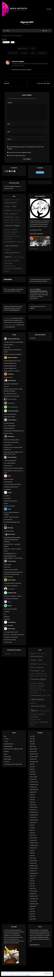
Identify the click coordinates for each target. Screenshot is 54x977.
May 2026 (32, 741)
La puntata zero (8, 445)
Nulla (5, 524)
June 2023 (32, 827)
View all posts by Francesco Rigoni (21, 69)
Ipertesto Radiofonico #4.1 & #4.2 (12, 361)
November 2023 (34, 815)
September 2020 (34, 903)
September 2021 (34, 873)
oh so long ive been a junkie (11, 632)
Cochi (6, 741)
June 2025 (32, 766)
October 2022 (33, 848)
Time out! (6, 386)
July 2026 (32, 736)
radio (22, 241)
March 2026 (33, 746)
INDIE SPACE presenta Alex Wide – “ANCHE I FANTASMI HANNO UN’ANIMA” (12, 539)
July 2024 (32, 794)
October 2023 (33, 817)
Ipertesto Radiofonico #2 (10, 366)
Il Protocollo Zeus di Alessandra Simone (13, 431)
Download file (6, 35)
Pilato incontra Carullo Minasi (11, 442)
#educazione (17, 199)
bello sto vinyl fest (8, 344)
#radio (6, 213)
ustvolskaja (6, 271)
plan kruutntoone (10, 242)
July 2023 (32, 825)
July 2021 (32, 878)
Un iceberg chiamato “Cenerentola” (12, 583)
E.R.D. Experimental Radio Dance (12, 522)
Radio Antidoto (18, 8)
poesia (18, 241)
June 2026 (32, 738)
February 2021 (33, 891)
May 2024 (32, 799)
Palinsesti (6, 751)
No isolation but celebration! (11, 384)
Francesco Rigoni (14, 53)
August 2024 (33, 792)
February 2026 (33, 749)
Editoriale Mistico (8, 746)
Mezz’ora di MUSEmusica (10, 414)
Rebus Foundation (8, 576)
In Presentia (24, 53)
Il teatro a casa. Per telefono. (11, 569)
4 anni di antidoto (8, 481)
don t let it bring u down (10, 639)
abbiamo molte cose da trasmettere (13, 354)
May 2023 (32, 830)
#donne (12, 199)
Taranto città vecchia (9, 428)
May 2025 (32, 769)
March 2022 (33, 858)
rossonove (15, 257)
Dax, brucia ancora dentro (10, 609)
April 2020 (32, 916)
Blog (5, 736)
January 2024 (33, 810)
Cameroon (36, 248)
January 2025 (33, 779)
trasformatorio (42, 53)
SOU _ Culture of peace (9, 425)
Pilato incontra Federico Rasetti (11, 440)
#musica (8, 210)
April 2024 (32, 802)
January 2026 (33, 751)
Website (9, 139)
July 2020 (32, 909)
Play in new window (16, 35)
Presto (5, 754)
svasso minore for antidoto (9, 265)
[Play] (4, 30)
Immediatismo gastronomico (11, 487)
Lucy (5, 614)
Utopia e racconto (8, 433)
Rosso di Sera (7, 498)
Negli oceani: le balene (9, 416)
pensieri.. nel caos (8, 377)
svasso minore (8, 263)
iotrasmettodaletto (8, 236)
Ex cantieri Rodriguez (9, 423)
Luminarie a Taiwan (9, 531)
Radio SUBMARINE (8, 625)
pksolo (10, 238)
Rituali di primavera (9, 479)
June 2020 (32, 911)
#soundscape (9, 217)
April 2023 (32, 832)
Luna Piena (6, 496)
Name (9, 124)
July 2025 (32, 764)
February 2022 (33, 860)
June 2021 (32, 881)
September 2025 (34, 761)
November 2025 (34, 756)
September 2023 (34, 820)
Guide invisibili (7, 564)
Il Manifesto (7, 619)
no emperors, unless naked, (11, 637)
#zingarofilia (6, 219)
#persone (14, 210)
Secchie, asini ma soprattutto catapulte (13, 468)
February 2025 (33, 777)
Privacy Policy (7, 756)
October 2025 (33, 759)
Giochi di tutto (7, 229)
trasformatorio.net (14, 310)
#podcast (19, 210)
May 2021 (32, 883)
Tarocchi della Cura (8, 268)
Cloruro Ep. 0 (7, 567)
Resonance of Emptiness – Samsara (12, 596)
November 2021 (34, 868)
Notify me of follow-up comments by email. (20, 152)
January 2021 (33, 893)
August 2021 (33, 876)
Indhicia (6, 503)
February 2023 (33, 837)
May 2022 (32, 853)
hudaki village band (14, 232)
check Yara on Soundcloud (36, 233)
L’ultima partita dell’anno (10, 460)
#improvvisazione (11, 203)
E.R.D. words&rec (8, 519)
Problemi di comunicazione (10, 501)
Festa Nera (6, 616)
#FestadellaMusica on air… (10, 553)
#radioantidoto (13, 213)
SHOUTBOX (40, 172)
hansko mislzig (7, 232)
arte (19, 220)
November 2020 (34, 898)
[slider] (49, 30)
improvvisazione (7, 234)
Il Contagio (6, 611)
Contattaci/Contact (8, 744)
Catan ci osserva (8, 465)
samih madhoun (7, 260)
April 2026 (32, 744)
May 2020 (32, 914)
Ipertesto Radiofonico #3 (10, 363)
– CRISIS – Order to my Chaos (11, 517)
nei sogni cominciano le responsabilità (13, 342)
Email (9, 131)
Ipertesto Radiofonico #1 (10, 368)
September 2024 (34, 789)
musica (5, 238)
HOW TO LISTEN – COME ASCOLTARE (13, 749)
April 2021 (32, 886)
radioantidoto (7, 249)
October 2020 (33, 901)
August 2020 (33, 906)
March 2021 (33, 888)
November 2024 (34, 784)
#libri (14, 206)
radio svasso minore (12, 252)
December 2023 (34, 812)
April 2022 (32, 855)
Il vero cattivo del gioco (9, 463)
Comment (10, 102)
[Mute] (46, 30)
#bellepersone (7, 199)
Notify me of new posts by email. (17, 155)
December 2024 (34, 782)
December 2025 (34, 754)
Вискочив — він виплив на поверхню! (14, 634)
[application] (27, 30)
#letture (7, 206)
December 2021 (34, 865)
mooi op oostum (16, 236)
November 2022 (34, 845)
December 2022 (34, 843)
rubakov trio (21, 257)
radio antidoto (24, 48)
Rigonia (33, 48)
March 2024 (33, 804)
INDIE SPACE (13, 234)
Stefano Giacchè (15, 260)
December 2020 (34, 896)
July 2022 (32, 850)
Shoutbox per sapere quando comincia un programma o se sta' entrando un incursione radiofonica (14, 320)
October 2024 (33, 787)
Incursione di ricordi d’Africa (11, 585)
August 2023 (33, 822)
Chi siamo (6, 738)
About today (7, 347)
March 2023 (33, 835)
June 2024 (32, 797)
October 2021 (33, 870)
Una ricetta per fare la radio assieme (13, 764)
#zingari (16, 217)
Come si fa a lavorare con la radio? (12, 484)
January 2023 (33, 840)
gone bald (14, 229)
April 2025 (32, 771)
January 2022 (33, 863)
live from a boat (8, 642)
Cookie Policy (27, 974)
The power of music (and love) (11, 396)
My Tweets (32, 338)
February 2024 (33, 807)
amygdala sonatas (13, 220)
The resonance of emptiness (11, 598)
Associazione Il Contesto (8, 222)
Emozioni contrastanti (9, 506)
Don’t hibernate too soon (10, 393)
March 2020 (33, 919)
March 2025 (33, 774)
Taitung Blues (7, 489)
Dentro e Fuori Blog (17, 222)
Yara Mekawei (32, 248)
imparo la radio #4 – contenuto (11, 371)
